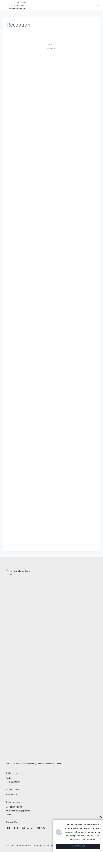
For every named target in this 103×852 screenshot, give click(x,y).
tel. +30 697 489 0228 (14, 807)
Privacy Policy (11, 794)
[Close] (100, 816)
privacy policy (80, 839)
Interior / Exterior (13, 782)
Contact (9, 814)
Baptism (9, 778)
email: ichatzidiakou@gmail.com (18, 811)
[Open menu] (97, 6)
